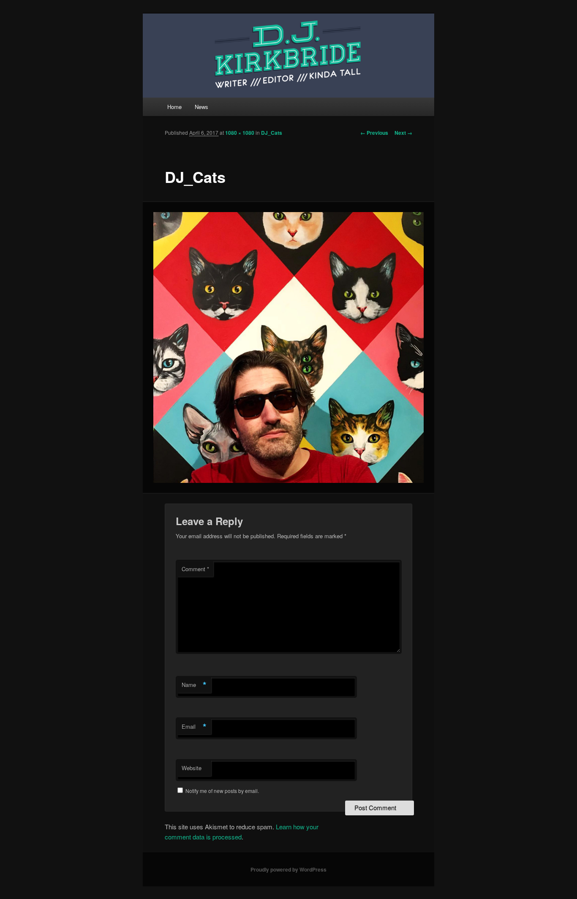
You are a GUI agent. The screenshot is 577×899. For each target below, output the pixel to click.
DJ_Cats (271, 132)
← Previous (374, 132)
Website (191, 768)
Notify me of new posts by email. (222, 790)
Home (174, 107)
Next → (403, 132)
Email (194, 726)
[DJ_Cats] (288, 347)
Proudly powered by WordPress (288, 869)
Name (194, 685)
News (201, 107)
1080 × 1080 (239, 132)
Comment (195, 569)
